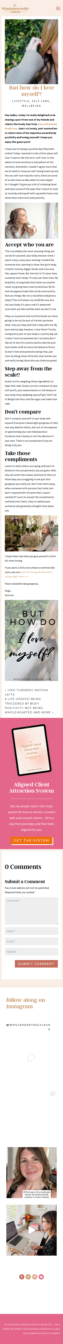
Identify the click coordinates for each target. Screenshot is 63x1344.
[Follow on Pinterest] (34, 1276)
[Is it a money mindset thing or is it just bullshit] (31, 1057)
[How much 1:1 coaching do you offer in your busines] (31, 1230)
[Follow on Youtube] (41, 1276)
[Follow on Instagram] (28, 1276)
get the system (31, 840)
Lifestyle (21, 101)
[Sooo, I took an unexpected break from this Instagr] (31, 1172)
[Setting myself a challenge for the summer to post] (31, 1115)
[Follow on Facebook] (21, 1276)
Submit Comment (36, 964)
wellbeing (31, 105)
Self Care (41, 101)
